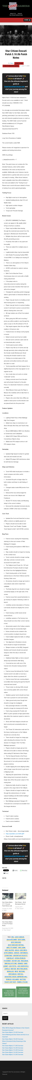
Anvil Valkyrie (9, 950)
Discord (20, 13)
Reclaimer (15, 979)
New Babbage (13, 974)
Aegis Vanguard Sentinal (16, 945)
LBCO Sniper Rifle (22, 966)
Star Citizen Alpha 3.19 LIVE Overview (12, 1032)
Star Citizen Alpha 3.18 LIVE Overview (12, 1039)
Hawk (25, 963)
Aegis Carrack (19, 937)
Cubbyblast (10, 958)
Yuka (11, 63)
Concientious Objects (20, 955)
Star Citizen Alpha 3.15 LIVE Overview (12, 1050)
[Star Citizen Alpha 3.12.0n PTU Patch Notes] (7, 916)
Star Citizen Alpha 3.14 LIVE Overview (12, 1052)
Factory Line (16, 961)
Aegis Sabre (21, 939)
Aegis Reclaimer (12, 939)
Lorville (7, 969)
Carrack (16, 953)
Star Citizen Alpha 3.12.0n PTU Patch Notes (7, 923)
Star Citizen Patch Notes (11, 66)
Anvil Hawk (21, 947)
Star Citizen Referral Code (16, 15)
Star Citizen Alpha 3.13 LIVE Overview (12, 1054)
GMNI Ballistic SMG (11, 963)
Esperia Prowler (20, 958)
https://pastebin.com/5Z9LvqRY (15, 834)
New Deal (20, 974)
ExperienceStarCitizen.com (14, 87)
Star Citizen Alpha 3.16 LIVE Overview (12, 1048)
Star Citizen (19, 63)
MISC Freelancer (22, 969)
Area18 (17, 950)
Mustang (22, 971)
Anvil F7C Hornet (11, 947)
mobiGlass (10, 971)
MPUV (16, 971)
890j (12, 937)
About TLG (13, 13)
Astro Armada (8, 953)
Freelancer (24, 961)
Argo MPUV (23, 950)
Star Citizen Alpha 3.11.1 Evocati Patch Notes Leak (7, 904)
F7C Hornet (7, 961)
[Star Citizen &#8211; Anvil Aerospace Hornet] (20, 896)
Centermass (24, 953)
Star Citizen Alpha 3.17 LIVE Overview (12, 1045)
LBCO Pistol (13, 966)
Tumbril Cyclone (22, 982)
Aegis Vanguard (16, 942)
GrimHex (20, 963)
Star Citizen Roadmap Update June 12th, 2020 (9, 993)
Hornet (5, 966)
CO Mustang (8, 955)
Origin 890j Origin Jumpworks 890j (16, 977)
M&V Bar (13, 969)
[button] (27, 20)
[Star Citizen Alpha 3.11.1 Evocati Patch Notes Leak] (7, 896)
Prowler (9, 979)
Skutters (23, 979)
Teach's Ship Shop (10, 982)
